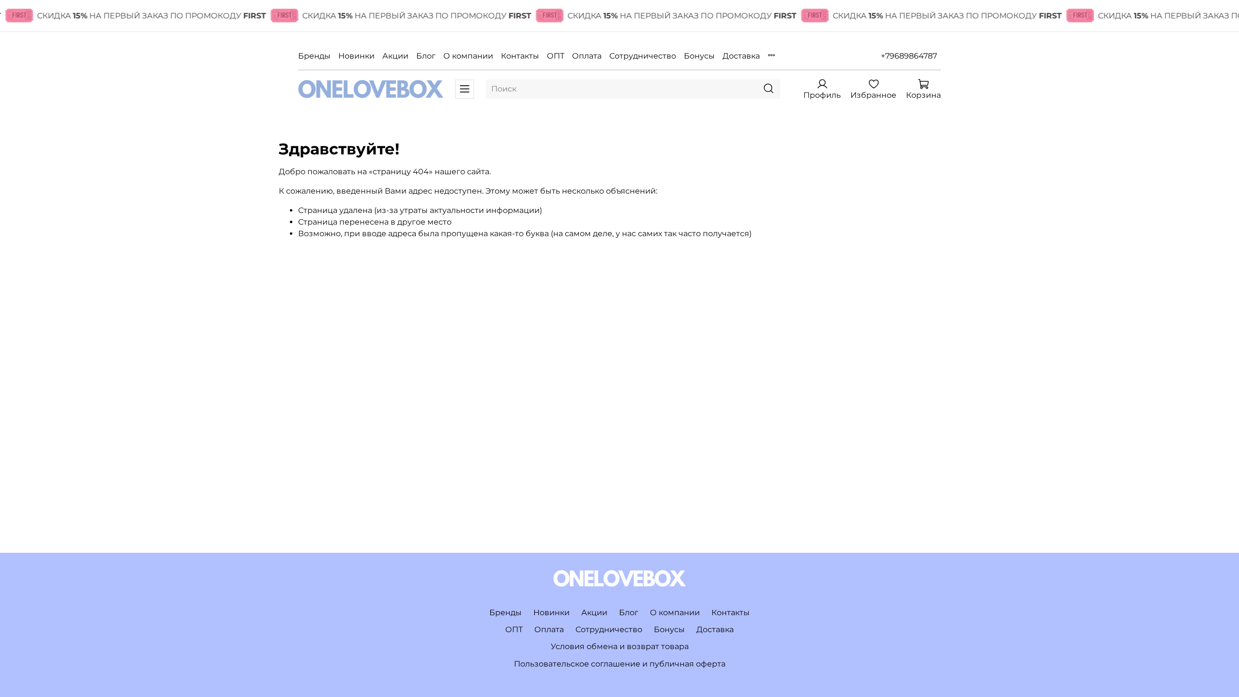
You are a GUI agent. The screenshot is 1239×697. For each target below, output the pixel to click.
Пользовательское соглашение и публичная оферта (619, 663)
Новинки (356, 56)
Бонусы (699, 56)
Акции (395, 56)
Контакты (520, 56)
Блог (426, 56)
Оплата (587, 56)
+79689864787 (909, 56)
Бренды (314, 56)
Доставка (741, 56)
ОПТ (555, 56)
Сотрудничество (642, 56)
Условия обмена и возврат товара (620, 646)
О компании (468, 56)
